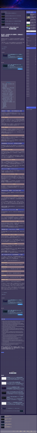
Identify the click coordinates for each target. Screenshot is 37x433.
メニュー (14, 431)
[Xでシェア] (9, 28)
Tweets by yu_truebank (29, 109)
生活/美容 (24, 431)
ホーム (17, 431)
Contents (7, 82)
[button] (15, 28)
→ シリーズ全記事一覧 (4, 292)
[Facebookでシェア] (11, 28)
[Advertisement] (12, 31)
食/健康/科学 (3, 352)
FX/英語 (31, 431)
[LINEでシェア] (14, 28)
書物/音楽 (21, 431)
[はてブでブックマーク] (12, 28)
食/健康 (27, 431)
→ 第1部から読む (3, 48)
